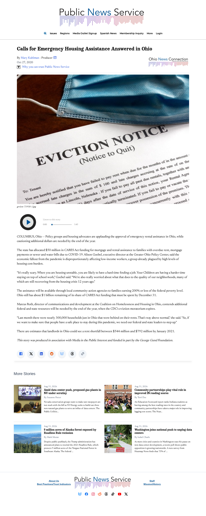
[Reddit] (100, 494)
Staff (152, 481)
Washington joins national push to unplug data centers (163, 431)
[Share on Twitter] (31, 354)
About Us (54, 481)
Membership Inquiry (132, 33)
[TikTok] (113, 494)
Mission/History (152, 484)
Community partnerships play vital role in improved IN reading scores (160, 391)
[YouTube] (119, 494)
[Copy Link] (82, 354)
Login (159, 33)
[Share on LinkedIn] (41, 354)
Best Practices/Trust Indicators (54, 484)
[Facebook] (86, 494)
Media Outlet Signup (85, 33)
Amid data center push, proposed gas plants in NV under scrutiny (72, 391)
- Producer (37, 58)
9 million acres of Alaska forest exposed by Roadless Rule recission (70, 431)
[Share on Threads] (72, 354)
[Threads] (106, 494)
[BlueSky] (80, 494)
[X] (126, 494)
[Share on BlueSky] (62, 354)
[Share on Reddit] (52, 354)
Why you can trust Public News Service (44, 67)
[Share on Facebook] (21, 354)
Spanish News (108, 33)
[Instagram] (93, 494)
